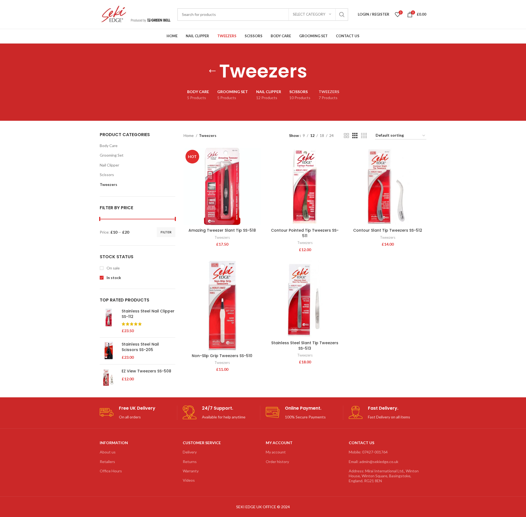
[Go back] (212, 71)
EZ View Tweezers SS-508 (146, 371)
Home (189, 135)
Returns (190, 461)
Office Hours (111, 471)
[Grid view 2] (346, 135)
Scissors (107, 174)
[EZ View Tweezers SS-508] (109, 377)
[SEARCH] (342, 14)
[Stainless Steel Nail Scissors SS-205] (109, 351)
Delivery (190, 452)
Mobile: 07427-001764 (368, 452)
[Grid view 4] (364, 135)
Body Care (109, 145)
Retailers (107, 461)
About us (108, 452)
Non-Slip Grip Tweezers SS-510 (222, 355)
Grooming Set (112, 155)
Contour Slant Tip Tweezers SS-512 (387, 230)
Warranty (191, 471)
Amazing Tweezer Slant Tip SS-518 (222, 230)
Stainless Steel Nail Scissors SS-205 (140, 347)
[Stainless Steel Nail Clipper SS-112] (109, 321)
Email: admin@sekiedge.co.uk (373, 461)
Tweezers (108, 184)
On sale (113, 268)
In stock (113, 277)
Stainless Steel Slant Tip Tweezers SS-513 (304, 345)
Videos (189, 480)
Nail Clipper (109, 165)
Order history (277, 461)
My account (276, 452)
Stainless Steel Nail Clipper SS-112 (148, 314)
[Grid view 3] (355, 135)
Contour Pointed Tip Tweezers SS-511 (305, 233)
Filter (166, 232)
